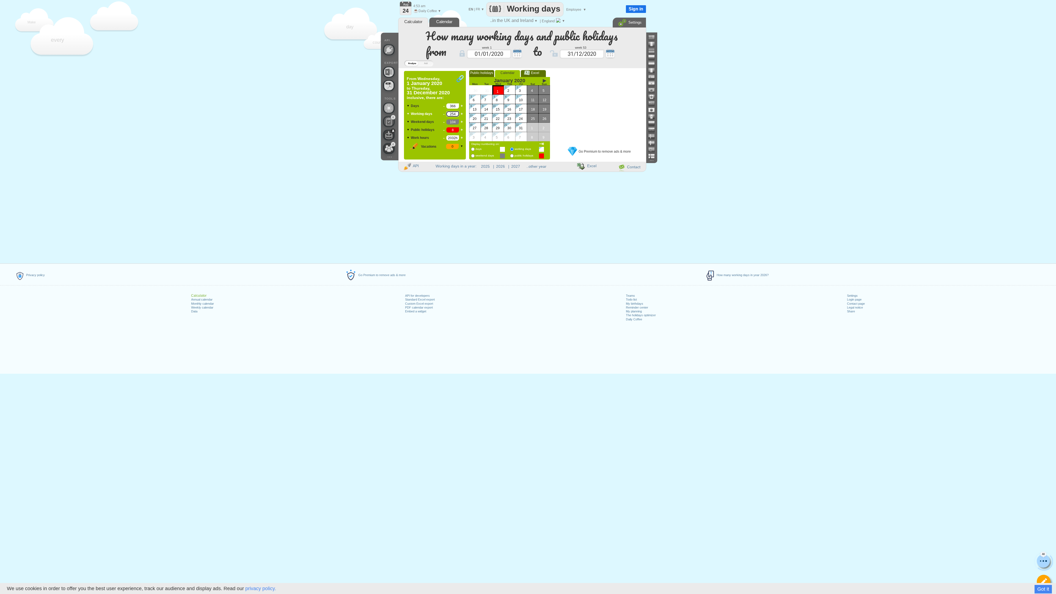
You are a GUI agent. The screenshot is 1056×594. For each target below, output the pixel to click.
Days (415, 106)
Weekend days (422, 122)
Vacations (428, 146)
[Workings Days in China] (653, 103)
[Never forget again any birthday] (389, 135)
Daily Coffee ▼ (427, 11)
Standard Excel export (420, 299)
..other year (536, 166)
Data (194, 311)
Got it (1043, 589)
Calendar (508, 73)
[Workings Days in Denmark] (653, 143)
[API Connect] (389, 50)
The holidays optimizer (641, 315)
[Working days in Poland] (653, 57)
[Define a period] (1043, 581)
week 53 (580, 47)
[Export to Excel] (389, 72)
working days (523, 148)
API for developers (417, 295)
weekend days (484, 155)
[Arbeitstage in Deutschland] (653, 50)
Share (851, 311)
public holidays (524, 155)
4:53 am (419, 6)
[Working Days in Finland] (653, 156)
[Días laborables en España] (653, 77)
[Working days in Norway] (653, 149)
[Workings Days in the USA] (653, 37)
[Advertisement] (599, 105)
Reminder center (637, 307)
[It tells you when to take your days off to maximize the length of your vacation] (389, 108)
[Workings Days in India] (653, 83)
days (478, 148)
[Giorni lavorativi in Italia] (653, 70)
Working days (421, 114)
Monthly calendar (202, 303)
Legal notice (855, 307)
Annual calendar (202, 299)
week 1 (487, 47)
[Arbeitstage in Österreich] (653, 64)
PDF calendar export (419, 307)
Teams (630, 295)
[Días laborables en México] (653, 116)
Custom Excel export (419, 303)
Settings (852, 295)
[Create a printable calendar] (389, 85)
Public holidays (423, 130)
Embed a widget (415, 311)
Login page (854, 299)
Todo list (631, 299)
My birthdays (634, 303)
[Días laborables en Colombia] (653, 123)
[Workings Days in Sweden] (653, 136)
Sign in (636, 9)
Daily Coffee (634, 319)
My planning (634, 311)
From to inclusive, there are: (428, 88)
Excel (533, 73)
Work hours (420, 138)
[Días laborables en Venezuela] (653, 130)
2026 (500, 166)
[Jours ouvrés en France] (653, 44)
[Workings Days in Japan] (653, 110)
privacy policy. (260, 588)
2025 (485, 166)
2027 (515, 166)
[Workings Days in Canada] (653, 97)
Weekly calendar (202, 307)
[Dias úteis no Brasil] (653, 90)
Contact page (856, 303)
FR (478, 9)
